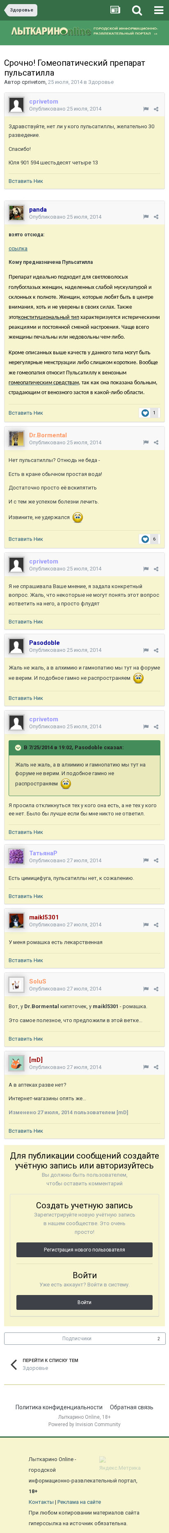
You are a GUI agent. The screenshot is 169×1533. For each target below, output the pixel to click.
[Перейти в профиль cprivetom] (16, 105)
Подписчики (76, 1338)
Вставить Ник (26, 181)
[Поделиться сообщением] (156, 109)
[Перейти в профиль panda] (16, 213)
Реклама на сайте (79, 1502)
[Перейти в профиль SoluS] (16, 985)
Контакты (41, 1502)
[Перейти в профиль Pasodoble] (16, 646)
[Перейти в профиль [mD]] (16, 1063)
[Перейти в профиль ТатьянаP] (16, 856)
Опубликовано (65, 109)
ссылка (18, 248)
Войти (84, 1302)
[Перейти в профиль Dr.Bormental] (16, 438)
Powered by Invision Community (84, 1424)
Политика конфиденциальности (59, 1407)
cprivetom (34, 82)
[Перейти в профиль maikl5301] (16, 920)
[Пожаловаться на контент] (145, 109)
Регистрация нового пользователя (84, 1250)
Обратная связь (131, 1407)
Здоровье (101, 82)
